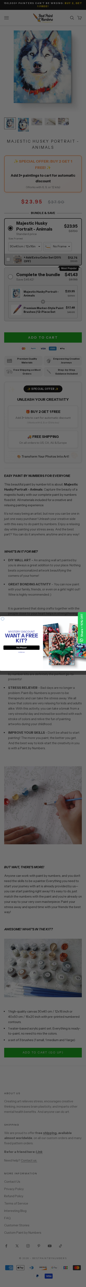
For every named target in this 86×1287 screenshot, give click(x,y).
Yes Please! (21, 647)
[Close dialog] (2, 618)
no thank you (21, 652)
